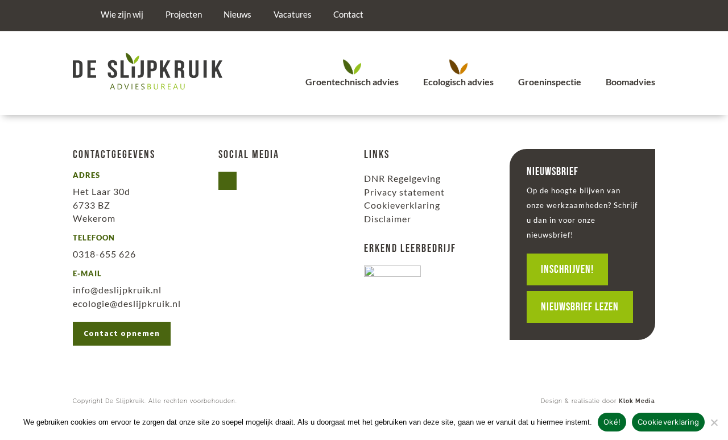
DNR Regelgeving (402, 178)
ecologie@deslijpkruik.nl (127, 303)
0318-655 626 (104, 253)
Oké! (612, 421)
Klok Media (637, 401)
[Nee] (713, 422)
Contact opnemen (122, 333)
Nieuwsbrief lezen (580, 307)
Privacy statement (404, 191)
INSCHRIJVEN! (567, 269)
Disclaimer (387, 218)
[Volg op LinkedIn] (227, 181)
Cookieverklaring (402, 205)
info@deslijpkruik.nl (117, 289)
